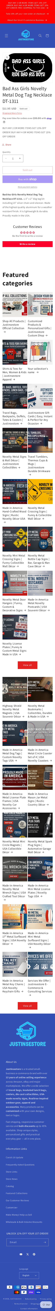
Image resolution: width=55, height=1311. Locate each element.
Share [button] (8, 144)
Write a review (27, 244)
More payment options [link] (27, 187)
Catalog (10, 1186)
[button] (6, 35)
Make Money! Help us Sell (19, 1214)
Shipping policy (37, 1304)
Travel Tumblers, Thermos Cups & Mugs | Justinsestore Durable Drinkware (39, 464)
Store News (11, 1178)
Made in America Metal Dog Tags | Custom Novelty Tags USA (12, 755)
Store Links (11, 1171)
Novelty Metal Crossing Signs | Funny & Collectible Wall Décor (40, 513)
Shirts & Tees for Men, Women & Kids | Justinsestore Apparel (14, 374)
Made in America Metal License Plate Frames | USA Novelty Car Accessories (14, 801)
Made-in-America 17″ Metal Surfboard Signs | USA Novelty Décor (14, 938)
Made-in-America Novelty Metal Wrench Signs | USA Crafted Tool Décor (14, 891)
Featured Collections (16, 1193)
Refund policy (31, 1299)
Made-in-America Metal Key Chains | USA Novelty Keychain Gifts (13, 986)
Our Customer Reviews (17, 1200)
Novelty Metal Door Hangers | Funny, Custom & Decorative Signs (14, 605)
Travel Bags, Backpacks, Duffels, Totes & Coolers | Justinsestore (14, 418)
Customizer (11, 1207)
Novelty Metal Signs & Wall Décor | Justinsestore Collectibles (14, 462)
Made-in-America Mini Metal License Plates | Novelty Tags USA (39, 891)
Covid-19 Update (14, 1157)
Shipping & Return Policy (12, 113)
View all (27, 665)
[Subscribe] (44, 1242)
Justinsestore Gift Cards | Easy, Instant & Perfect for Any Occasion (40, 418)
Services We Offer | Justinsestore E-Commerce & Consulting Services (40, 986)
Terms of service (21, 1304)
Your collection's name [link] (38, 370)
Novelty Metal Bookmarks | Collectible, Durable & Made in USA (40, 711)
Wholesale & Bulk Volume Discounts (24, 1221)
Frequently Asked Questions (20, 1164)
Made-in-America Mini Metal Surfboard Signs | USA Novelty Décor (39, 938)
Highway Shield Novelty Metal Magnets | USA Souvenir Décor (11, 711)
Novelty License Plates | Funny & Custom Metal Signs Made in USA (14, 649)
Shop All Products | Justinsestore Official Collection (14, 324)
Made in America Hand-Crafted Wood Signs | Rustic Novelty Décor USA (14, 513)
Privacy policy (46, 1299)
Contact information (29, 1308)
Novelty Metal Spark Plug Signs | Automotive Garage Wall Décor (40, 847)
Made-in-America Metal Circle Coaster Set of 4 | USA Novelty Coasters (40, 755)
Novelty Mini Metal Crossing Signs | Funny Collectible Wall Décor (13, 561)
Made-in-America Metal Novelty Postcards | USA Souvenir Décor (38, 605)
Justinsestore (16, 1299)
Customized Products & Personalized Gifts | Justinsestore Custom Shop (39, 328)
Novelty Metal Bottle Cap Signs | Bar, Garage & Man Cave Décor (39, 561)
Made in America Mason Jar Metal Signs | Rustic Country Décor (38, 799)
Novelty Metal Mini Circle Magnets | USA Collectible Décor (13, 847)
